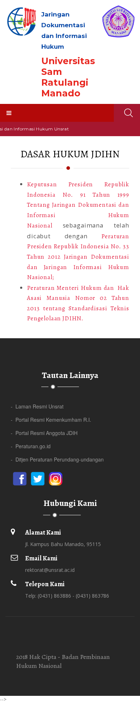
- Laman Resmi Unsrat (37, 406)
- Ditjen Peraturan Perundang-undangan (57, 459)
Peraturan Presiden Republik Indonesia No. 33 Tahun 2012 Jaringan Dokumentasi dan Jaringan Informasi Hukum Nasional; (78, 256)
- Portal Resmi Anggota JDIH (44, 432)
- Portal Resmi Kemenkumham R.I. (51, 419)
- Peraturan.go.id (31, 446)
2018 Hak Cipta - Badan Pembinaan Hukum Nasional (63, 661)
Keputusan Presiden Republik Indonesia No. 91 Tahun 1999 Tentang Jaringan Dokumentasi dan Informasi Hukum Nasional (78, 205)
